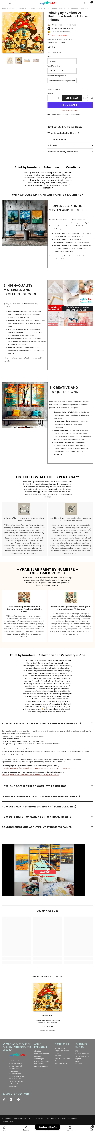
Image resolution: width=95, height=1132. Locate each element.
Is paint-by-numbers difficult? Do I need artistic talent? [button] (41, 796)
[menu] (3, 3)
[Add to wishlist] (86, 98)
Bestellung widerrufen (48, 1127)
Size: (49, 56)
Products (12, 8)
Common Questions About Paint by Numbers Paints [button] (37, 827)
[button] (47, 723)
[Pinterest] (18, 1099)
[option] (23, 32)
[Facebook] (4, 1099)
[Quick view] (59, 991)
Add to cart (72, 98)
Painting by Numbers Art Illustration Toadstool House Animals (47, 1021)
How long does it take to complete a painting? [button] (34, 786)
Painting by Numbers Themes (29, 8)
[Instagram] (11, 1099)
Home (4, 8)
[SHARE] (91, 98)
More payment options (70, 110)
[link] (25, 223)
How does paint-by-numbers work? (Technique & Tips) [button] (39, 806)
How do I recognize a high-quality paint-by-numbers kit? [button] (41, 723)
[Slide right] (90, 529)
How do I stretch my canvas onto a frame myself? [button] (36, 817)
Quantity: (51, 93)
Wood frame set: (54, 66)
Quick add (47, 1015)
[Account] (85, 3)
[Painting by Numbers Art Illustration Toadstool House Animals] (47, 997)
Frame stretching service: (57, 76)
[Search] (9, 3)
